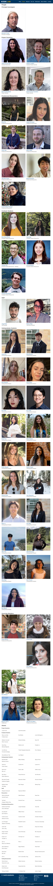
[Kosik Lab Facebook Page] (45, 876)
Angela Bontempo (30, 122)
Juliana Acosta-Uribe (6, 63)
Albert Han (4, 551)
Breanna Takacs (5, 721)
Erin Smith (4, 410)
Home (20, 1)
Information (37, 876)
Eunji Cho (4, 122)
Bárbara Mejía (29, 323)
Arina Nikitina (29, 666)
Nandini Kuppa (29, 467)
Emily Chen (4, 438)
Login (36, 880)
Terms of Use (37, 877)
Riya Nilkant (4, 608)
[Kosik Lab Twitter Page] (47, 876)
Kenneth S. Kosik (5, 33)
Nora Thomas (29, 579)
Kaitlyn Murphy (5, 467)
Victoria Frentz (5, 495)
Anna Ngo (28, 523)
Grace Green (29, 382)
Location (49, 1)
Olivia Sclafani (29, 438)
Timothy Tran (4, 265)
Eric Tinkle (28, 410)
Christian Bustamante (6, 293)
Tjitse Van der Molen (30, 721)
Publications (37, 1)
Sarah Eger (28, 237)
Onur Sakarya (5, 694)
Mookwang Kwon (30, 178)
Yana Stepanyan (30, 495)
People (23, 1)
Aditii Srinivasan (30, 551)
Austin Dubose (5, 639)
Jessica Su (4, 354)
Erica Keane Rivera (6, 237)
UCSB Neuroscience (34, 883)
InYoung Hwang (29, 265)
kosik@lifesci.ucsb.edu (23, 877)
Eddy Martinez (29, 354)
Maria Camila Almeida (6, 91)
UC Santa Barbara (41, 883)
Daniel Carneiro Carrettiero (32, 91)
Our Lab (32, 1)
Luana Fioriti (29, 639)
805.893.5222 (22, 876)
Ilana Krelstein (5, 382)
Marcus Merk (29, 150)
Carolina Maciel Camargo (7, 206)
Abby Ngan (4, 579)
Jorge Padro (4, 323)
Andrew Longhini (30, 63)
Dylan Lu (4, 523)
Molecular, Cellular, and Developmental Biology (23, 883)
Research (28, 1)
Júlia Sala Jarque (5, 178)
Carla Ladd (4, 150)
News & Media (44, 1)
